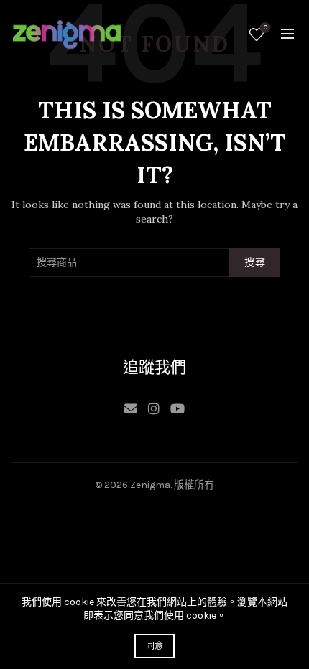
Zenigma (150, 485)
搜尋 (254, 262)
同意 (155, 646)
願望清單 (265, 28)
